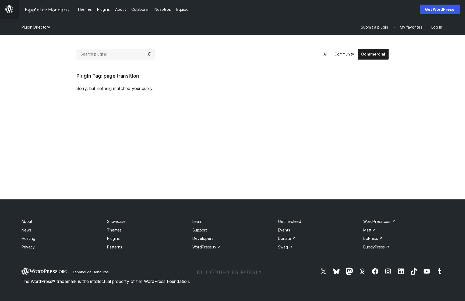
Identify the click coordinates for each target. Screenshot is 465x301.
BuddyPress (376, 247)
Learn (197, 221)
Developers (202, 238)
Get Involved (289, 221)
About (27, 221)
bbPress (373, 238)
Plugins (113, 238)
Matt (369, 230)
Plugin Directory (36, 27)
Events (284, 230)
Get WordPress (440, 9)
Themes (114, 230)
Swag (285, 247)
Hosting (28, 238)
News (26, 230)
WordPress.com (379, 221)
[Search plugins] (149, 54)
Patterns (114, 247)
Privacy (28, 247)
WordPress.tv (206, 247)
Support (199, 230)
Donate (287, 238)
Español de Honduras (91, 272)
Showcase (116, 221)
